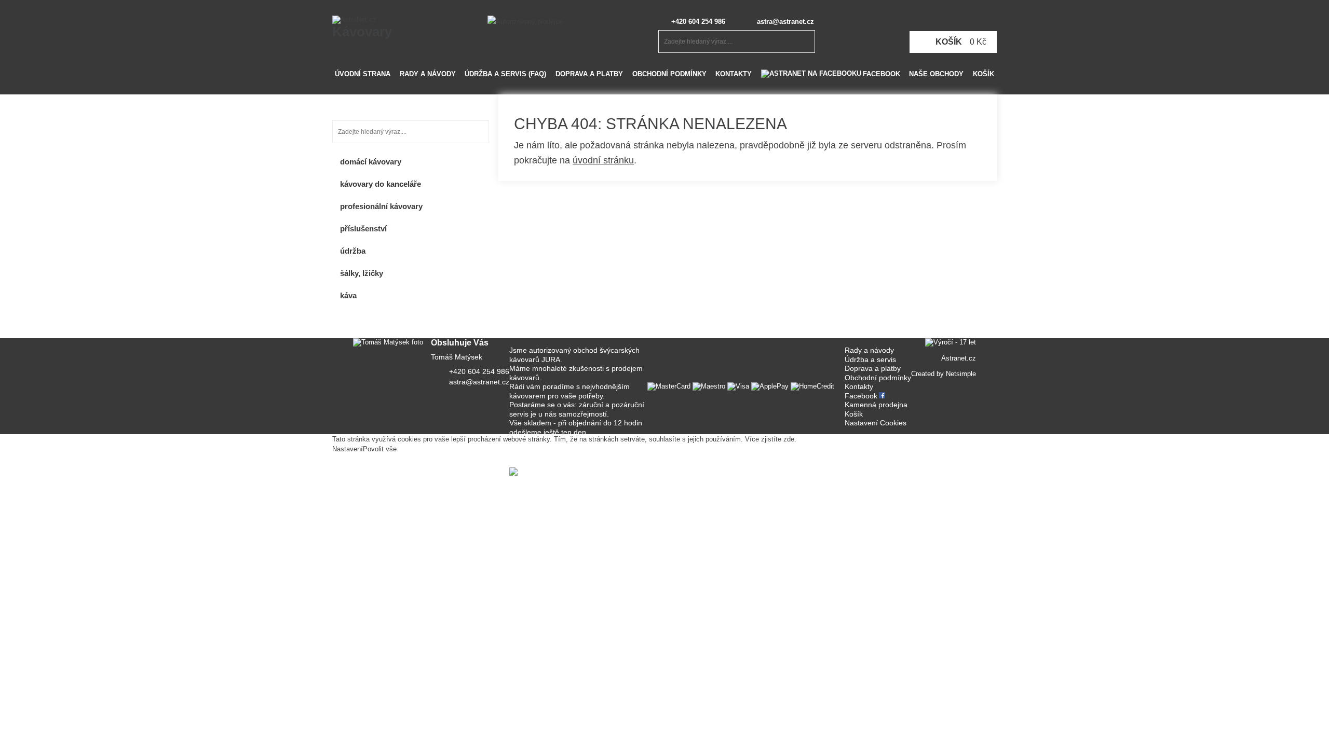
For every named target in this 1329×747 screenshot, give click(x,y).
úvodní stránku (603, 160)
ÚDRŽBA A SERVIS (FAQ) (505, 74)
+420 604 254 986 (698, 21)
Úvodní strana (362, 74)
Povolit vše (380, 449)
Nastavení (347, 449)
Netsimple (961, 374)
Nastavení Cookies (875, 423)
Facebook (881, 74)
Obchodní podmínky (669, 74)
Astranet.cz (958, 358)
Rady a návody (428, 74)
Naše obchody (936, 74)
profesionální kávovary (381, 206)
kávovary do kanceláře (380, 183)
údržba (352, 250)
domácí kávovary (370, 161)
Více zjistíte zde (769, 439)
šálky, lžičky (361, 273)
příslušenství (363, 228)
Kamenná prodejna (876, 404)
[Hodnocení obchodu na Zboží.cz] (559, 471)
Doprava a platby (589, 74)
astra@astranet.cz (785, 21)
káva (348, 295)
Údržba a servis (870, 359)
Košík (983, 74)
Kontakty (733, 74)
